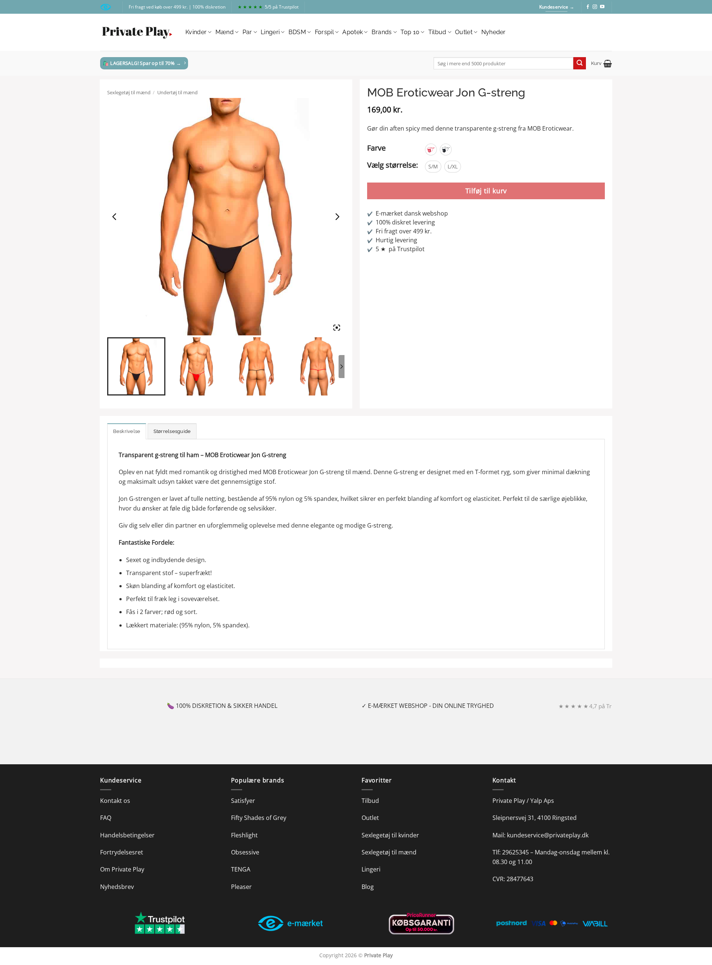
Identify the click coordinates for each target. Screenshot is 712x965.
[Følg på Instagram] (595, 7)
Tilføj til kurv (486, 190)
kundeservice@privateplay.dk (548, 835)
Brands (382, 32)
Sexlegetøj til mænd (129, 92)
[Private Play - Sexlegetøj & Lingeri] (137, 32)
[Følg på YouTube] (602, 7)
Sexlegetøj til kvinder (390, 835)
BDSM (297, 32)
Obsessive (245, 852)
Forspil (324, 32)
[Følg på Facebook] (588, 7)
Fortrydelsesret (121, 852)
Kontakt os (115, 801)
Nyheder (493, 32)
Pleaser (241, 887)
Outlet (463, 32)
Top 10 (409, 32)
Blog (368, 887)
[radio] (430, 149)
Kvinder (196, 32)
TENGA (240, 869)
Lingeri (270, 32)
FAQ (105, 818)
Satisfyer (243, 801)
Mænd (224, 32)
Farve (376, 148)
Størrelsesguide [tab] (172, 431)
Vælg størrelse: (392, 165)
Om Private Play (122, 869)
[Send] (579, 63)
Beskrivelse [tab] (127, 431)
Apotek (352, 32)
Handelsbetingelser (127, 835)
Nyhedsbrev (117, 887)
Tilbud (437, 32)
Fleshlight (244, 835)
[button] (601, 63)
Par (247, 32)
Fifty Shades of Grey (258, 818)
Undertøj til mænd (177, 92)
